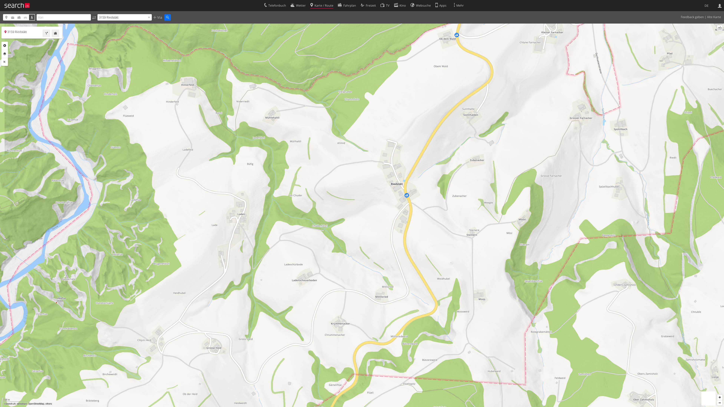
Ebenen (5, 54)
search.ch (11, 403)
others (48, 403)
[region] (362, 215)
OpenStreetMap (36, 403)
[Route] (46, 33)
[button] (393, 213)
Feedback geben (692, 17)
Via (159, 17)
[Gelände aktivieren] (719, 28)
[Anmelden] (720, 5)
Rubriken (5, 46)
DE (707, 6)
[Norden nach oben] (719, 34)
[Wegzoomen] (719, 402)
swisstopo (22, 403)
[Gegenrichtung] (94, 17)
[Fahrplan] (55, 33)
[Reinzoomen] (719, 397)
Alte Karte (714, 17)
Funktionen (5, 62)
